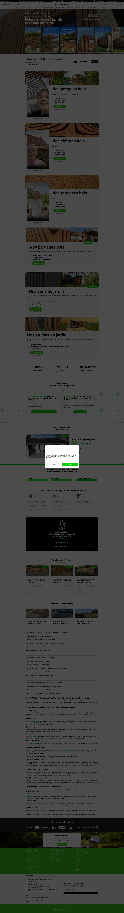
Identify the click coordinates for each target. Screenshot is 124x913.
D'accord (70, 464)
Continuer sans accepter (50, 459)
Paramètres (54, 464)
